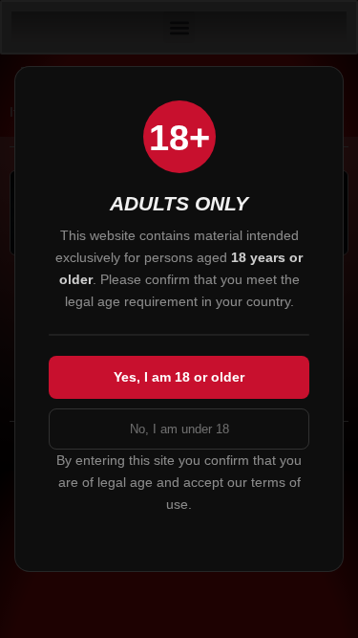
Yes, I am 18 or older (179, 377)
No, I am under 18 (179, 429)
